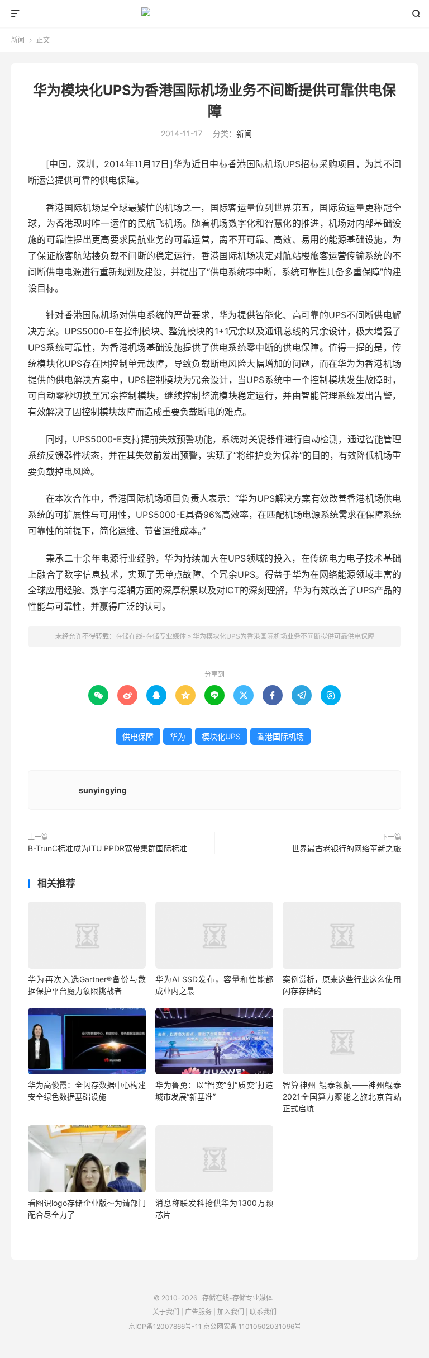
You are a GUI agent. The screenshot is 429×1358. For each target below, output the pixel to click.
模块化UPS (221, 736)
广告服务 (198, 1312)
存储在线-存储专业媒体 (215, 14)
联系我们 (263, 1312)
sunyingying (103, 790)
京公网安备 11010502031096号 (252, 1326)
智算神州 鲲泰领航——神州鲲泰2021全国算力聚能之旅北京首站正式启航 (342, 1096)
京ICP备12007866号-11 (165, 1326)
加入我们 (230, 1312)
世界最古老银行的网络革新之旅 (346, 848)
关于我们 (165, 1312)
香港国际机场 (280, 736)
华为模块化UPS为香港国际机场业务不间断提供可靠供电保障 (283, 636)
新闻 (18, 40)
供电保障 (138, 736)
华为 (177, 736)
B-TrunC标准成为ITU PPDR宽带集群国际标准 (107, 848)
